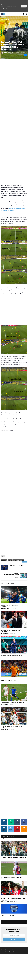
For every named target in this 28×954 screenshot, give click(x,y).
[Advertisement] (14, 124)
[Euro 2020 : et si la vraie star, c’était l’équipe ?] (14, 594)
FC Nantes (5, 560)
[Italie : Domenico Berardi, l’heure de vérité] (14, 692)
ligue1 (10, 560)
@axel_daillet (5, 657)
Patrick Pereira (7, 52)
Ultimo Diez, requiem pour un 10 (11, 877)
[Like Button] (3, 556)
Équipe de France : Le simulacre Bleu (11, 655)
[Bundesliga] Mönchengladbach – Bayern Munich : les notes (11, 575)
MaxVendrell (5, 859)
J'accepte (23, 6)
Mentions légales (8, 951)
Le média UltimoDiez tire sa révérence (13, 857)
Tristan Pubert (5, 633)
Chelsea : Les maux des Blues (16, 566)
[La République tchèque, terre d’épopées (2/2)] (14, 716)
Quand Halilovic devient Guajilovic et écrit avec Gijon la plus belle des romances (13, 898)
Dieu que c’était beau (8, 915)
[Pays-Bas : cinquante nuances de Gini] (14, 668)
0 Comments (22, 52)
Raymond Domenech (18, 560)
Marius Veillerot (6, 680)
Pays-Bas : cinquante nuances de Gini (12, 679)
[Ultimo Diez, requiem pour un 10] (14, 868)
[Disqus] (14, 752)
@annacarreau (5, 608)
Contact (14, 951)
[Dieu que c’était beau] (14, 908)
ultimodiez (5, 878)
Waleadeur (4, 916)
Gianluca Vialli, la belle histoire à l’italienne (11, 630)
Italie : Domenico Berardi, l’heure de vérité (13, 702)
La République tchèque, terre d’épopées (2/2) (12, 727)
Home (2, 17)
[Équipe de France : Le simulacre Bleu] (14, 644)
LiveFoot (3, 951)
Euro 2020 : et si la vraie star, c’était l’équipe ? (12, 605)
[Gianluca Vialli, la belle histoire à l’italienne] (14, 619)
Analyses (6, 17)
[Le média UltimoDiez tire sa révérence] (14, 848)
